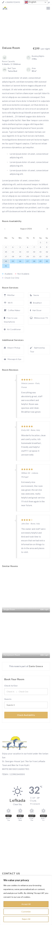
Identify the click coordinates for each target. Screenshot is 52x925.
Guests (8, 699)
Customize (26, 911)
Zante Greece (36, 666)
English (32, 2)
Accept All (26, 904)
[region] (26, 900)
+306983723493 (12, 2)
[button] (19, 36)
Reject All (26, 919)
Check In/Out (11, 686)
